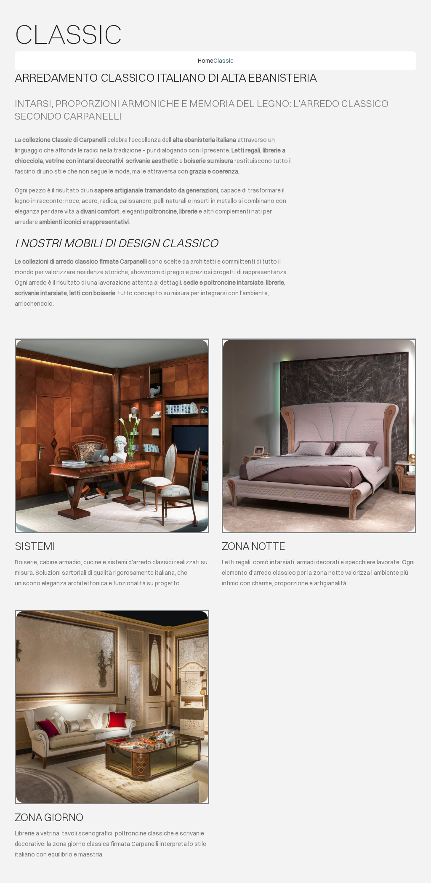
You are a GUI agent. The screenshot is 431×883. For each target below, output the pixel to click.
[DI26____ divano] (112, 614)
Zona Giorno (49, 817)
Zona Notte (253, 545)
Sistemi (35, 545)
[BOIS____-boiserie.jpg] (112, 343)
